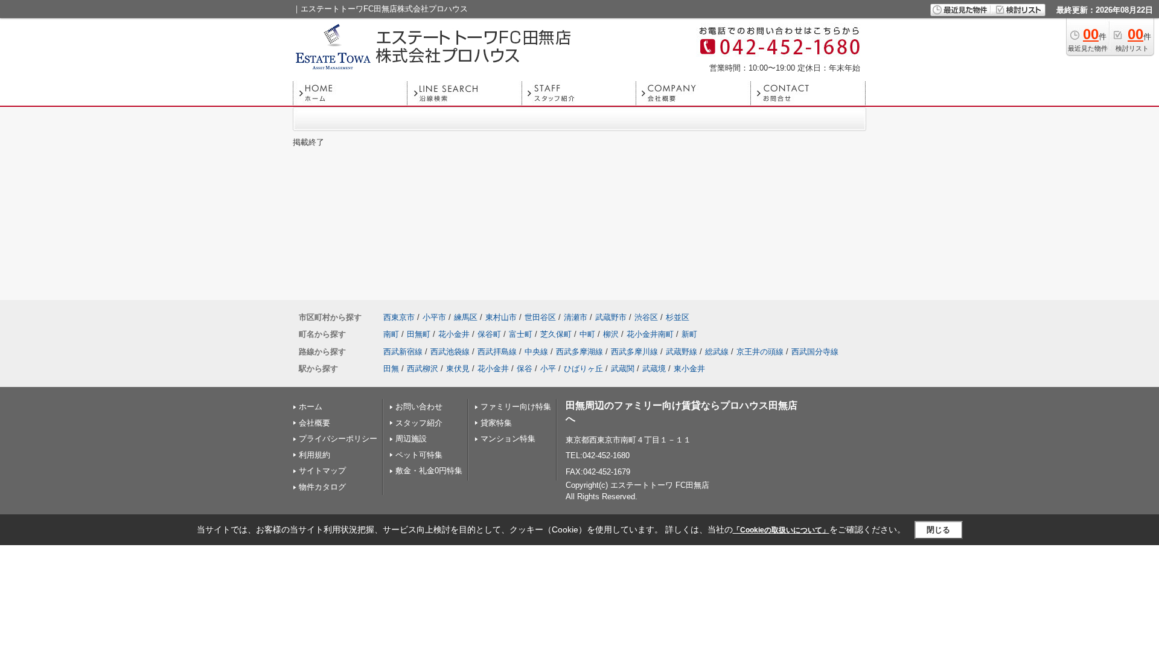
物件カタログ (322, 486)
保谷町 (489, 334)
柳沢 (611, 334)
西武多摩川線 (634, 351)
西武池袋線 (450, 351)
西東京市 (399, 317)
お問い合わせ (418, 406)
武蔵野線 (681, 351)
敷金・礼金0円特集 (428, 470)
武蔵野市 (611, 317)
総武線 (717, 351)
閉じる (938, 529)
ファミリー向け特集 (516, 406)
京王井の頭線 (760, 351)
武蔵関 (622, 368)
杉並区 (677, 317)
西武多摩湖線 (579, 351)
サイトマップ (322, 470)
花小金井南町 (650, 334)
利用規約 (314, 454)
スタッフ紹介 (418, 422)
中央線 (536, 351)
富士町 (520, 334)
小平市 (434, 317)
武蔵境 (654, 368)
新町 (689, 334)
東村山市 (501, 317)
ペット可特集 (418, 454)
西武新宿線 (403, 351)
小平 (548, 368)
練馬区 (465, 317)
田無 (391, 368)
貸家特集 (496, 422)
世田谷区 (540, 317)
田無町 (418, 334)
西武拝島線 (497, 351)
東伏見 (458, 368)
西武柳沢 (422, 368)
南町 (391, 334)
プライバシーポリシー (338, 438)
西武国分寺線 (814, 351)
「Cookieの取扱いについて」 (781, 530)
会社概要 (314, 422)
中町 (587, 334)
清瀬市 (575, 317)
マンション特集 (508, 438)
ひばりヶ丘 (583, 368)
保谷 (524, 368)
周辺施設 (411, 438)
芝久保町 (556, 334)
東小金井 (689, 368)
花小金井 (454, 334)
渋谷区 (646, 317)
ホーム (310, 406)
